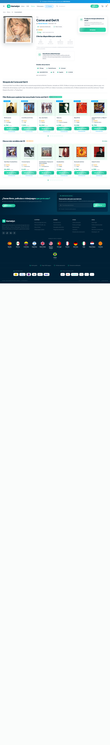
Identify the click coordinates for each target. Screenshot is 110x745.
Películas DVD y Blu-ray (39, 224)
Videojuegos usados (39, 229)
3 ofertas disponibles (29, 131)
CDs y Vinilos (37, 227)
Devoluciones (75, 227)
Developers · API (95, 232)
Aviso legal (94, 222)
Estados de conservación (78, 232)
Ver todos (104, 141)
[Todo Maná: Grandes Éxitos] (11, 152)
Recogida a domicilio (58, 227)
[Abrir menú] (4, 6)
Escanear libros (57, 222)
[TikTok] (7, 232)
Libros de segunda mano (40, 222)
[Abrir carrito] (102, 6)
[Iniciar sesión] (106, 6)
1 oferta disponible (99, 175)
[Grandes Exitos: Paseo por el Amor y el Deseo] (46, 152)
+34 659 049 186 (104, 280)
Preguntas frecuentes (58, 229)
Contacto (74, 229)
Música (33, 6)
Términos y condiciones (97, 229)
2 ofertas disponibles (11, 131)
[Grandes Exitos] (64, 152)
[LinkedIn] (10, 232)
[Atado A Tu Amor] (99, 152)
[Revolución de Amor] (81, 152)
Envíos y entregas (76, 224)
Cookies (94, 227)
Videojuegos (40, 6)
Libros (22, 6)
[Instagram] (3, 232)
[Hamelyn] (13, 6)
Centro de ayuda (76, 222)
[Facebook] (14, 232)
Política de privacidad (97, 224)
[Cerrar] (108, 1)
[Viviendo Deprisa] (29, 152)
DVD (28, 6)
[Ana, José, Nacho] (46, 108)
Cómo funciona (57, 224)
